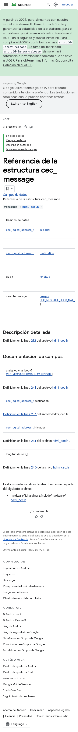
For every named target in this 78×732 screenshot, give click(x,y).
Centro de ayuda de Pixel (18, 672)
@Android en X (12, 614)
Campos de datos (15, 195)
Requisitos (9, 574)
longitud (45, 276)
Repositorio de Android (16, 568)
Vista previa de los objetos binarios (23, 586)
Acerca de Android (14, 710)
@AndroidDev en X (14, 620)
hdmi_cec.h (31, 207)
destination (47, 253)
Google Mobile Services (17, 684)
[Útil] (25, 127)
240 (34, 467)
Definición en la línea (17, 414)
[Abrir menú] (6, 4)
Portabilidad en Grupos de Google (23, 650)
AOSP (6, 119)
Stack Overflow (12, 690)
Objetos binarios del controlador (22, 598)
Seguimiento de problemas (19, 696)
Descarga (9, 580)
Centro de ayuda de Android (20, 666)
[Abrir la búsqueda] (48, 4)
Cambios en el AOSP (17, 65)
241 (34, 388)
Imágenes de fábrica (15, 592)
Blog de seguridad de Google (20, 632)
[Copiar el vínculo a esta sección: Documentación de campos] (67, 357)
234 (34, 441)
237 (34, 414)
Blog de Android (13, 626)
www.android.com (14, 678)
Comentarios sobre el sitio (52, 716)
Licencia (10, 716)
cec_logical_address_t (20, 230)
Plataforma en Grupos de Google (23, 638)
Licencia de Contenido (15, 539)
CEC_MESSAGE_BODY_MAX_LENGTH (29, 374)
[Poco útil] (31, 127)
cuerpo (44, 296)
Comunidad (37, 710)
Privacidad (25, 716)
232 (34, 341)
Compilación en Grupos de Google (24, 644)
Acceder (67, 4)
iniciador (45, 230)
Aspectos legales (58, 710)
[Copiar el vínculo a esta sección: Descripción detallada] (55, 333)
